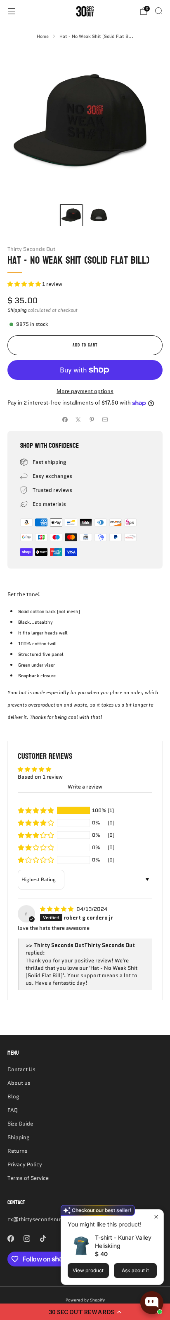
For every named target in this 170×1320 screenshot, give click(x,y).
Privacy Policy (24, 1164)
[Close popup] (156, 1217)
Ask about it (135, 1270)
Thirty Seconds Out (31, 249)
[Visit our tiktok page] (43, 1239)
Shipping (16, 310)
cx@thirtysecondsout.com (41, 1219)
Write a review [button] (85, 787)
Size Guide (20, 1124)
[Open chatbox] (151, 1302)
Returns (17, 1151)
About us (19, 1083)
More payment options (85, 391)
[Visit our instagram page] (27, 1239)
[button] (85, 1312)
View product (88, 1270)
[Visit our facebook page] (10, 1239)
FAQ (12, 1110)
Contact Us (21, 1069)
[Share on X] (78, 419)
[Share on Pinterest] (92, 419)
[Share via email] (105, 419)
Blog (13, 1096)
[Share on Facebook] (65, 419)
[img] (57, 909)
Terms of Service (28, 1178)
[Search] (158, 11)
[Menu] (11, 11)
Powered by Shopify (85, 1300)
